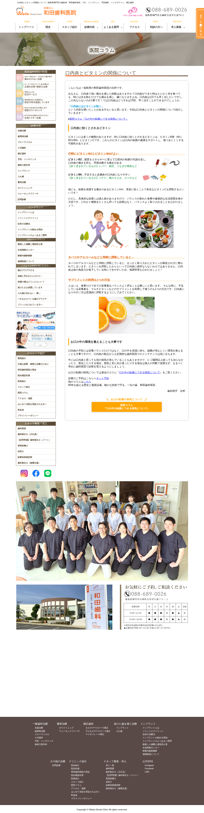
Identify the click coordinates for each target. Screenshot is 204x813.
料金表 (21, 410)
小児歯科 (22, 148)
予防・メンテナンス (27, 159)
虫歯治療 (22, 130)
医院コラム (23, 392)
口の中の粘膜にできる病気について (139, 372)
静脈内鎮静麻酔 (25, 255)
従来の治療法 (24, 224)
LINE (147, 772)
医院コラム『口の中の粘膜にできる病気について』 (98, 118)
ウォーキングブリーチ (28, 193)
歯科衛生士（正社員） (28, 434)
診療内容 (89, 27)
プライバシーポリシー (28, 415)
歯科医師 (22, 428)
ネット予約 (102, 378)
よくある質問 (111, 27)
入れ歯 (21, 176)
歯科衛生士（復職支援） (29, 463)
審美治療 (22, 182)
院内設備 (75, 768)
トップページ (26, 27)
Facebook (149, 768)
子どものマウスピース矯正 (98, 731)
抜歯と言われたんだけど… (30, 276)
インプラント (24, 171)
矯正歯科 (22, 153)
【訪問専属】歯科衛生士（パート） (34, 440)
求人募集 (176, 27)
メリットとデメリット (28, 218)
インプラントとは (26, 212)
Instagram (149, 765)
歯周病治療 (23, 136)
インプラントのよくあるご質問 (32, 235)
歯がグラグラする (26, 270)
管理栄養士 (23, 445)
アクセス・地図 (25, 398)
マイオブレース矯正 (95, 734)
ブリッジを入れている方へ (30, 304)
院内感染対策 (24, 375)
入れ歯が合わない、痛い (29, 293)
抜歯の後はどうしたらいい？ (31, 281)
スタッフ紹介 (69, 27)
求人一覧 (110, 765)
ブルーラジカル (25, 142)
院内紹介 (75, 765)
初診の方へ (156, 27)
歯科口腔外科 (24, 165)
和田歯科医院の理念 (27, 370)
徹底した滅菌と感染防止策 (30, 244)
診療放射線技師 (25, 457)
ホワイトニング (25, 188)
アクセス (135, 27)
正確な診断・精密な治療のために (33, 364)
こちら (87, 381)
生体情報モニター (26, 250)
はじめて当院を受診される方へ (32, 404)
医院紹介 (22, 358)
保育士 (21, 451)
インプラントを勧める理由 (30, 229)
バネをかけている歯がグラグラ (32, 299)
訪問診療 (22, 199)
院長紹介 (22, 381)
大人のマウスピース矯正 (97, 728)
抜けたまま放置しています (30, 287)
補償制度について (26, 261)
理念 (48, 27)
